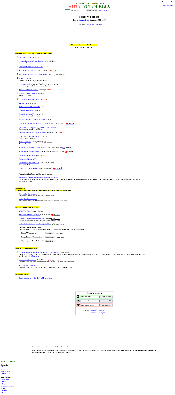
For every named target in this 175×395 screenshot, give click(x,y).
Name (93, 313)
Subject (94, 312)
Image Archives (6, 371)
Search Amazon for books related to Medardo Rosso (35, 278)
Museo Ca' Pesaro (25, 142)
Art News (4, 383)
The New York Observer (27, 265)
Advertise (4, 392)
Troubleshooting (33, 256)
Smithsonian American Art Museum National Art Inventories (38, 177)
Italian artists (90, 24)
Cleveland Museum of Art (27, 110)
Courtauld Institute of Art (27, 114)
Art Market (5, 369)
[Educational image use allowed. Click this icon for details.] (52, 84)
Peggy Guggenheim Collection (29, 99)
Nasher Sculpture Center (27, 155)
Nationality (102, 312)
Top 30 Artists (5, 379)
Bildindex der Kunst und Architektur (30, 219)
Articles (4, 373)
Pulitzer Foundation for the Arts (29, 163)
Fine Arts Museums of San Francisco (31, 67)
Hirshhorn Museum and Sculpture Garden (32, 132)
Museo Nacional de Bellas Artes (29, 151)
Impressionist (84, 20)
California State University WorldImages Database (35, 224)
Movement (94, 310)
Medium (102, 310)
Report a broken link (168, 5)
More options (103, 10)
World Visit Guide (25, 211)
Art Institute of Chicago (26, 57)
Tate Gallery (23, 103)
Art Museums (5, 366)
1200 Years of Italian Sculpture (29, 215)
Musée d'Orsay (24, 78)
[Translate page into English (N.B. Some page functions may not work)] (70, 123)
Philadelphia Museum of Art (28, 159)
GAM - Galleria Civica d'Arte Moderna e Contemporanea (37, 127)
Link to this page (169, 3)
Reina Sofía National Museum (28, 168)
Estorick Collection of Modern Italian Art (32, 119)
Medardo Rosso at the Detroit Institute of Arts (33, 61)
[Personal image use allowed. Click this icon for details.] (59, 70)
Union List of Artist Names (27, 260)
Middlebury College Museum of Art (30, 136)
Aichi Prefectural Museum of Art (29, 107)
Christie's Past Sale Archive (28, 194)
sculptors (99, 24)
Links (3, 388)
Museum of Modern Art (26, 84)
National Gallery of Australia (28, 93)
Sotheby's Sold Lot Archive (28, 199)
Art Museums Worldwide (8, 386)
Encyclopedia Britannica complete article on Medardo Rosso (38, 252)
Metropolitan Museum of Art (28, 70)
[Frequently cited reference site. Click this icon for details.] (64, 252)
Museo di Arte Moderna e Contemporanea (32, 147)
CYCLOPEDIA (9, 361)
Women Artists (105, 313)
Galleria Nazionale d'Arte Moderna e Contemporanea (36, 123)
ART (2, 361)
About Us (4, 390)
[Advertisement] (94, 33)
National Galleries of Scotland (28, 90)
